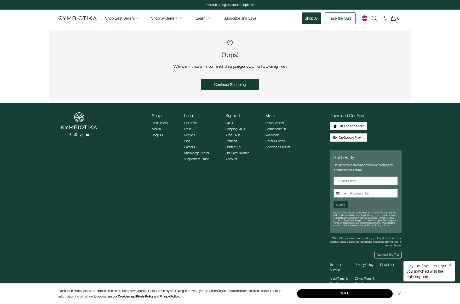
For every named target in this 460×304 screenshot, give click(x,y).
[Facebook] (70, 135)
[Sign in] (384, 18)
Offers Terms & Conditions (365, 281)
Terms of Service (335, 267)
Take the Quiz (340, 18)
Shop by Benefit (164, 18)
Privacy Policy (169, 296)
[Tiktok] (82, 135)
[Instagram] (76, 135)
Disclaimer (387, 265)
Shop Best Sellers (120, 18)
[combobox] (341, 193)
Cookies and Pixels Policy (136, 296)
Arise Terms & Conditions (339, 281)
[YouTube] (87, 135)
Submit (340, 204)
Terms (387, 225)
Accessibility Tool (388, 254)
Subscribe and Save (240, 18)
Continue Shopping (230, 84)
